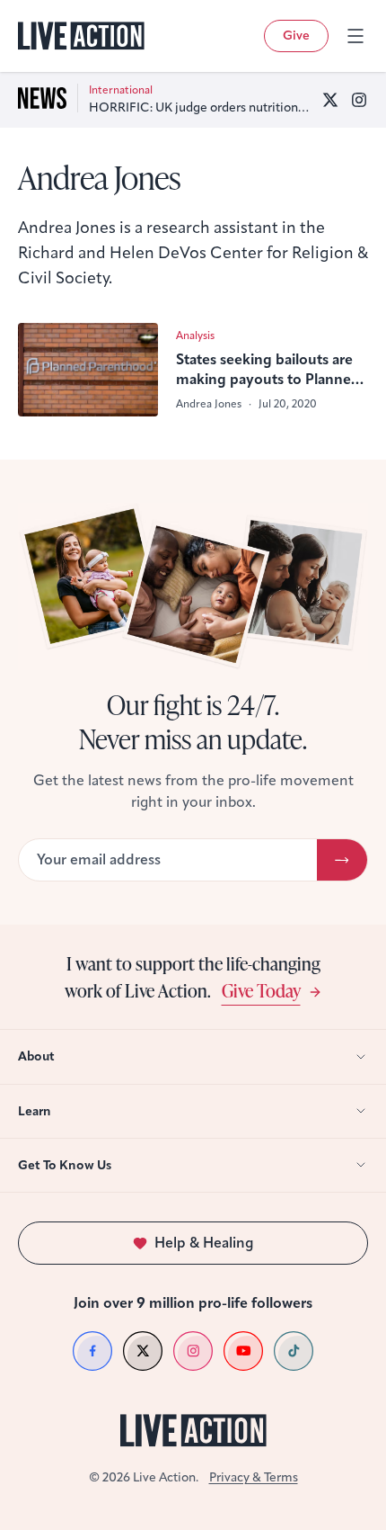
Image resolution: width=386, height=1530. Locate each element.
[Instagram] (359, 100)
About (36, 1056)
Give (296, 35)
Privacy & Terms (253, 1477)
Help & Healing (204, 1242)
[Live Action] (81, 36)
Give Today (261, 990)
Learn (34, 1111)
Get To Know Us (64, 1165)
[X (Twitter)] (330, 100)
